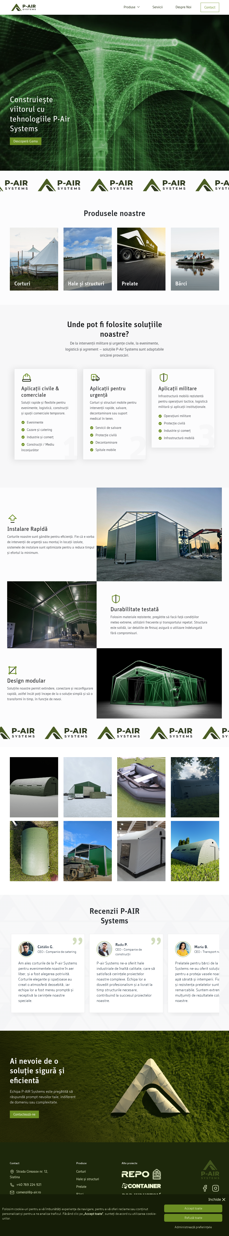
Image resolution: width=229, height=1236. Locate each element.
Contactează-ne (24, 1114)
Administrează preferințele (193, 1227)
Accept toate (193, 1208)
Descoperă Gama (25, 141)
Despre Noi (183, 7)
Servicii (158, 7)
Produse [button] (130, 7)
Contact (209, 7)
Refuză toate (193, 1217)
